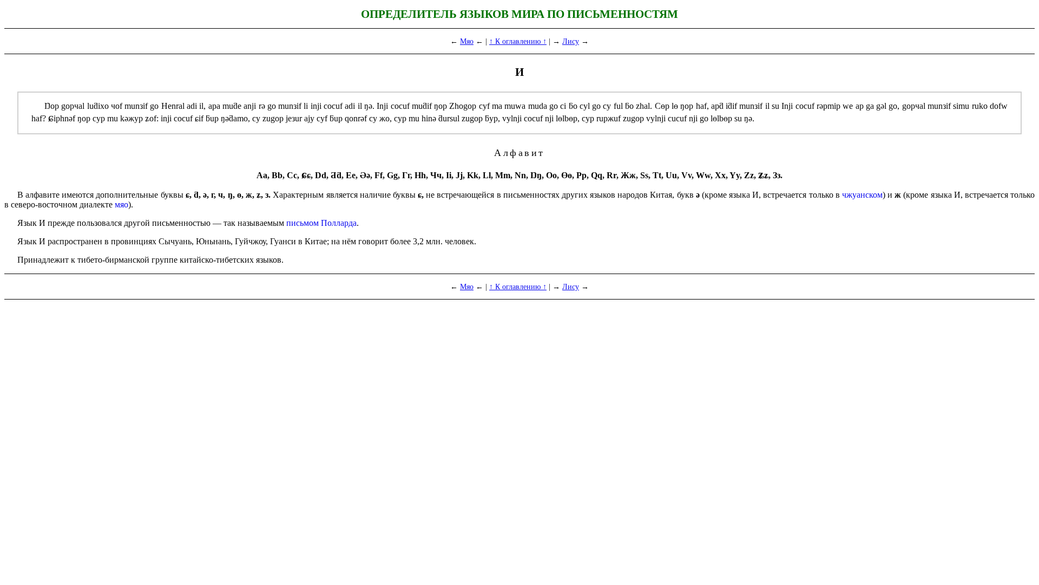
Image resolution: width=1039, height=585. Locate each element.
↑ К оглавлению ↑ (518, 41)
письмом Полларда (321, 222)
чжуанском (862, 194)
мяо (121, 204)
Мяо (467, 41)
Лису (570, 41)
